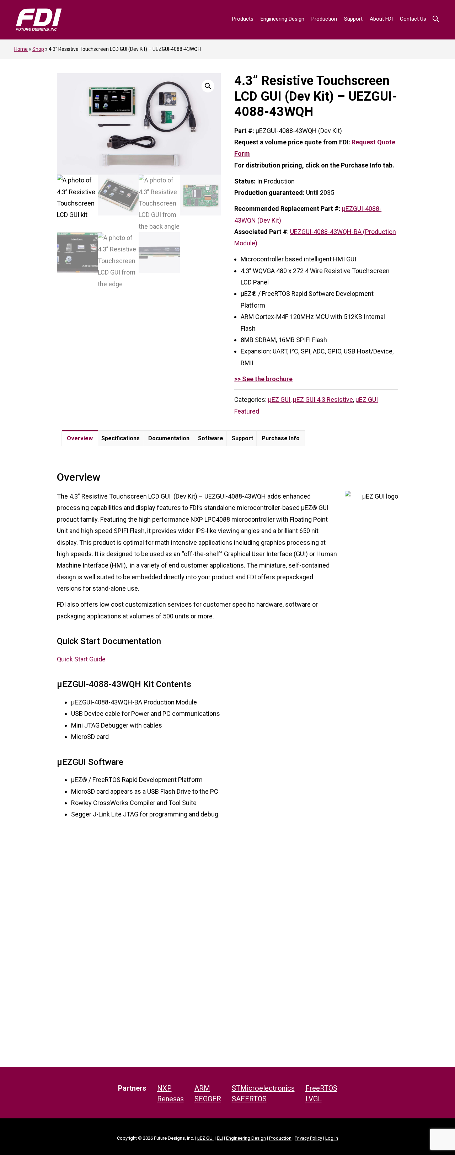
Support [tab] (242, 438)
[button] (435, 19)
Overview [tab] (80, 438)
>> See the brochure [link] (263, 379)
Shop (38, 49)
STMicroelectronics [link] (263, 1088)
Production (280, 1138)
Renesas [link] (170, 1099)
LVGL (313, 1099)
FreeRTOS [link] (321, 1088)
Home (21, 49)
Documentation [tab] (168, 438)
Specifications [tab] (120, 438)
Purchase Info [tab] (281, 438)
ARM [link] (202, 1088)
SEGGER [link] (207, 1099)
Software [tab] (210, 438)
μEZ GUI (279, 399)
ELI (220, 1138)
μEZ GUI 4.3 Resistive (323, 399)
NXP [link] (164, 1088)
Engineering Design (246, 1138)
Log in (331, 1138)
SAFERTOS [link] (249, 1099)
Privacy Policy (308, 1138)
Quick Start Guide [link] (81, 659)
